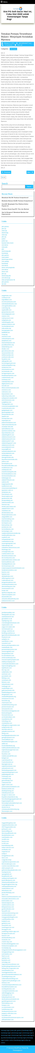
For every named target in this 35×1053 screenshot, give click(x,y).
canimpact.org (6, 778)
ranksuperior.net (7, 995)
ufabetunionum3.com (8, 437)
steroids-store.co (7, 729)
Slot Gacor (13, 49)
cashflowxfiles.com (8, 919)
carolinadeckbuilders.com (10, 664)
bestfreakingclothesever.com (11, 966)
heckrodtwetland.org (8, 745)
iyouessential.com (7, 353)
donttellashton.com (8, 835)
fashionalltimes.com (8, 562)
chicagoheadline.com (9, 306)
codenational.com (7, 580)
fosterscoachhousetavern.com (11, 896)
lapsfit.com (5, 416)
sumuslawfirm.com (8, 970)
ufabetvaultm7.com (8, 441)
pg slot (3, 1037)
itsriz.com (5, 857)
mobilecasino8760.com (9, 756)
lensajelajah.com (7, 330)
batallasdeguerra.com (9, 692)
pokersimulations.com (9, 422)
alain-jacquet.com (7, 868)
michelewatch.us (7, 629)
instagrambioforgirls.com (10, 917)
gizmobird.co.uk (7, 618)
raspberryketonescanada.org (11, 533)
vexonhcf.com (6, 643)
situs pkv (4, 247)
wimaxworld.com (7, 709)
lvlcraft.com (5, 385)
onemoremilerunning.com (10, 913)
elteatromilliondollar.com (10, 882)
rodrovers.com (6, 392)
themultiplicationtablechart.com (12, 803)
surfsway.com (6, 379)
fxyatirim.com (6, 359)
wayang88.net (6, 449)
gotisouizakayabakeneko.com (11, 870)
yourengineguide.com (9, 543)
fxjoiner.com (6, 574)
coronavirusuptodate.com (10, 406)
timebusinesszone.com (9, 1011)
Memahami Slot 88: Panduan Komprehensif (15, 197)
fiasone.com (6, 935)
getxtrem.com (6, 923)
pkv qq (4, 228)
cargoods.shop (6, 860)
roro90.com (5, 839)
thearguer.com (6, 929)
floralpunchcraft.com (8, 933)
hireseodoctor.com (8, 414)
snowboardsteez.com (8, 915)
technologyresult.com (8, 363)
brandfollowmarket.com (9, 987)
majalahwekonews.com (9, 825)
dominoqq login (17, 1033)
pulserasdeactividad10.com (10, 786)
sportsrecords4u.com (8, 431)
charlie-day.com (7, 941)
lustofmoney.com (7, 1009)
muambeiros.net (7, 719)
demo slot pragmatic (8, 267)
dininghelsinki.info (8, 457)
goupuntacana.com (8, 312)
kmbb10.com (6, 921)
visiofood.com (6, 510)
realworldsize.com (8, 888)
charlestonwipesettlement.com (11, 984)
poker (3, 239)
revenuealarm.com (8, 588)
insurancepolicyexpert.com (10, 659)
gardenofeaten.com (8, 909)
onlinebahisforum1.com (9, 304)
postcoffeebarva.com (8, 880)
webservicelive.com (8, 601)
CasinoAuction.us (7, 762)
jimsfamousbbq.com (8, 612)
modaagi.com (6, 686)
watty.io (4, 853)
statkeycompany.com (8, 661)
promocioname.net (8, 707)
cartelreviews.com (7, 377)
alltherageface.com (8, 578)
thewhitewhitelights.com (9, 741)
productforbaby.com (8, 892)
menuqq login (5, 1030)
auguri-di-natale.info (8, 627)
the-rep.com (5, 670)
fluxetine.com (6, 754)
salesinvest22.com (8, 502)
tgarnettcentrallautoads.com (11, 635)
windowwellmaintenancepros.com (13, 1017)
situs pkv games (16, 1030)
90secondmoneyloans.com (10, 387)
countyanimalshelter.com (10, 991)
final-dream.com (7, 494)
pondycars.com (7, 527)
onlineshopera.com (8, 338)
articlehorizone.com (8, 400)
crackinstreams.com (8, 408)
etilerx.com (5, 461)
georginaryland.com (8, 737)
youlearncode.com (8, 357)
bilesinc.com (6, 682)
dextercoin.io (6, 807)
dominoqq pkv (6, 251)
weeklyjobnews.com (8, 989)
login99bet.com (7, 299)
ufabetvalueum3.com (8, 439)
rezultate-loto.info (7, 426)
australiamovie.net (8, 616)
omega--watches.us (8, 631)
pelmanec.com (6, 829)
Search (5, 183)
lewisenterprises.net (8, 342)
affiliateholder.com (8, 1019)
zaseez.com (5, 316)
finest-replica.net (7, 496)
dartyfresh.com (6, 340)
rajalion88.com (6, 310)
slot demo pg (6, 277)
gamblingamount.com (9, 1001)
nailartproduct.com (8, 381)
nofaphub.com (6, 320)
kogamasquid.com (8, 801)
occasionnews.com (8, 1007)
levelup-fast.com (7, 418)
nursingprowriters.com (9, 972)
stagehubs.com (7, 295)
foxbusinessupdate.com (9, 946)
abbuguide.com (7, 361)
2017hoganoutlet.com (9, 827)
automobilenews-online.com (11, 560)
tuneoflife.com (6, 1015)
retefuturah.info (6, 469)
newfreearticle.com (8, 905)
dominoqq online (7, 259)
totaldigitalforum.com (8, 564)
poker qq (4, 241)
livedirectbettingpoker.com (10, 944)
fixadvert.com (6, 637)
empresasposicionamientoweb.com (13, 568)
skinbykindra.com (7, 576)
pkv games (5, 226)
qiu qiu (4, 284)
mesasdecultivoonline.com (10, 898)
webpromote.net (7, 727)
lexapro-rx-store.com (8, 795)
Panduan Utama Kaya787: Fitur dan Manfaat (15, 209)
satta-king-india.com (8, 396)
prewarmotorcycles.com (9, 649)
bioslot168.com (7, 596)
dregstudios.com (7, 694)
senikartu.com (6, 849)
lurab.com (5, 590)
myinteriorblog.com (8, 519)
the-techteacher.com (8, 558)
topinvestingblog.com (8, 666)
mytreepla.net (6, 420)
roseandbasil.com (7, 739)
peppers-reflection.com (9, 1013)
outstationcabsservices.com (11, 547)
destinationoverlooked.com (10, 999)
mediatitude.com (7, 647)
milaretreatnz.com (7, 684)
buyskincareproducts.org (10, 797)
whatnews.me (6, 492)
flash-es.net (5, 956)
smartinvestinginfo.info (9, 471)
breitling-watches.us (8, 633)
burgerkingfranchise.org (9, 884)
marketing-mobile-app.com (10, 931)
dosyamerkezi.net (7, 653)
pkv (3, 249)
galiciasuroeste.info (8, 690)
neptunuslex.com (7, 625)
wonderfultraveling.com (9, 704)
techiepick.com (6, 523)
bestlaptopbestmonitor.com (10, 735)
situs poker (5, 257)
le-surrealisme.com (8, 655)
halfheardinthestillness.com (10, 747)
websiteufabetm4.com (9, 451)
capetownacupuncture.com (10, 862)
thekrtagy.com (6, 549)
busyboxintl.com (7, 876)
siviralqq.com (6, 962)
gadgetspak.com (7, 410)
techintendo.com (7, 371)
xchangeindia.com (8, 551)
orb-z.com (5, 894)
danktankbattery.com (8, 937)
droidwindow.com (7, 512)
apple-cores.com (7, 784)
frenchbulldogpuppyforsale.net (11, 799)
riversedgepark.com (8, 314)
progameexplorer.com (9, 582)
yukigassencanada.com (9, 398)
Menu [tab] (5, 2)
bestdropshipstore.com (9, 375)
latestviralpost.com (8, 903)
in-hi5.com (5, 843)
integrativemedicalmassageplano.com (14, 950)
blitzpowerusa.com (8, 907)
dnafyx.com (5, 349)
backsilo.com (6, 960)
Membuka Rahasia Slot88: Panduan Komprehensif (17, 201)
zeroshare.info (6, 680)
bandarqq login (27, 1030)
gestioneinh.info (7, 498)
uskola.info (5, 482)
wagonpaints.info (7, 484)
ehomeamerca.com (8, 369)
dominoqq (5, 232)
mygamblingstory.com (9, 823)
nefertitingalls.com (8, 322)
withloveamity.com (8, 355)
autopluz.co (5, 639)
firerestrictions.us (7, 715)
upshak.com (6, 958)
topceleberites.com (8, 433)
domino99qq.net (7, 831)
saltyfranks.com (7, 672)
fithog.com (5, 733)
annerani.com (6, 674)
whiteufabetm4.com (8, 453)
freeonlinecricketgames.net (10, 711)
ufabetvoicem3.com (8, 445)
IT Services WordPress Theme (16, 1048)
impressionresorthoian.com (10, 964)
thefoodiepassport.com (9, 770)
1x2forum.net (6, 297)
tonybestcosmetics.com (9, 570)
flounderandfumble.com (9, 465)
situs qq (4, 230)
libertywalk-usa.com (8, 614)
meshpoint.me (6, 872)
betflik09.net (6, 332)
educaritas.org (6, 328)
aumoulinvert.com (7, 768)
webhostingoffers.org (8, 365)
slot (4, 177)
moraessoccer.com (8, 698)
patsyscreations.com (8, 324)
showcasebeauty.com (9, 657)
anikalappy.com (7, 455)
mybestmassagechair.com (10, 750)
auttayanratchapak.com (9, 878)
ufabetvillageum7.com (9, 443)
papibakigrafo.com (8, 774)
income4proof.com (8, 326)
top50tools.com (7, 668)
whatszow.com (6, 367)
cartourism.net (6, 782)
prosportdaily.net (7, 500)
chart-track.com (7, 702)
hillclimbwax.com (7, 1003)
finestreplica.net (7, 463)
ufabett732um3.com (8, 480)
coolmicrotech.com (8, 553)
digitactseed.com (7, 383)
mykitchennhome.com (9, 766)
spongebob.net (6, 874)
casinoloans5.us (7, 760)
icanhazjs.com (6, 776)
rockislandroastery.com (9, 584)
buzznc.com (5, 572)
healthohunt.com (7, 467)
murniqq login (21, 1037)
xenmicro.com (6, 336)
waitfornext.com (7, 486)
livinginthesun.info (8, 855)
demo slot (5, 271)
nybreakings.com (7, 545)
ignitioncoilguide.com (9, 592)
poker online (9, 1040)
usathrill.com (6, 537)
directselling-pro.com (8, 586)
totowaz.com (6, 982)
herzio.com (5, 841)
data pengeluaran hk (8, 280)
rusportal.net (6, 851)
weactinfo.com (6, 925)
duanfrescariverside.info (9, 459)
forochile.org (6, 700)
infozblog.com (6, 721)
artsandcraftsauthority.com (10, 598)
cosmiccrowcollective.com (10, 866)
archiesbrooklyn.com (8, 717)
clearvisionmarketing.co (9, 488)
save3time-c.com (7, 641)
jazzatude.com (6, 676)
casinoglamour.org (8, 805)
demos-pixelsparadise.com (10, 645)
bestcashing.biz (7, 713)
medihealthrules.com (8, 535)
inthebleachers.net (8, 793)
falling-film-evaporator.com (10, 968)
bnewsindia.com (7, 521)
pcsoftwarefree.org (8, 344)
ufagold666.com (7, 517)
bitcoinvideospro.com (8, 864)
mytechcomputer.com (8, 594)
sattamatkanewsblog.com (10, 978)
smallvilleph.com (7, 688)
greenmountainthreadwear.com (12, 974)
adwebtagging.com (8, 993)
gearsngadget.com (8, 412)
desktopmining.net (8, 790)
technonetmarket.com (9, 476)
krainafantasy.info (7, 845)
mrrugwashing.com (8, 952)
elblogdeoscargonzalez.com (11, 725)
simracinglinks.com (8, 651)
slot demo (5, 245)
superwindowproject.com (10, 772)
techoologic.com (7, 531)
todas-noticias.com (8, 847)
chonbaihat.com (7, 723)
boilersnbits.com (7, 901)
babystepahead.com (8, 997)
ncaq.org (4, 334)
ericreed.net (5, 752)
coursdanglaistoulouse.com (10, 623)
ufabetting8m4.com (8, 435)
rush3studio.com (7, 837)
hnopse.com (6, 1005)
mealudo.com (6, 939)
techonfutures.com (8, 529)
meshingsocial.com (8, 927)
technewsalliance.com (9, 474)
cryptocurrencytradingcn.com (11, 980)
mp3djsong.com (7, 620)
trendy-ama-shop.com (9, 506)
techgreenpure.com (8, 373)
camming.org (6, 308)
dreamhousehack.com (9, 555)
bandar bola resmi (7, 243)
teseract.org (5, 504)
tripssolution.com (7, 394)
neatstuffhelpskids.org (9, 696)
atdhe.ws (5, 743)
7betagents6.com (7, 404)
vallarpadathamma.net (9, 886)
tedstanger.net (6, 478)
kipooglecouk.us (7, 764)
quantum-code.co (7, 490)
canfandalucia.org (7, 541)
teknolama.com (7, 890)
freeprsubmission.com (9, 514)
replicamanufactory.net (9, 424)
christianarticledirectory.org (10, 809)
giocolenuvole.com (8, 351)
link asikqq (5, 261)
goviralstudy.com (7, 780)
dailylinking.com (7, 347)
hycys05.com (6, 911)
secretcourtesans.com (9, 301)
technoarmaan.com (8, 566)
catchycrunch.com (7, 318)
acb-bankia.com (7, 954)
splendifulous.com (8, 428)
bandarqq (5, 253)
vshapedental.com (8, 539)
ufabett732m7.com (8, 508)
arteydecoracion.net (8, 731)
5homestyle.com (7, 811)
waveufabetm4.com (8, 447)
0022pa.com (6, 678)
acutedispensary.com (8, 976)
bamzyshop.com (7, 525)
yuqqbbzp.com (6, 402)
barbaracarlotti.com (8, 788)
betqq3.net (5, 758)
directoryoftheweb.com (9, 833)
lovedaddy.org (6, 948)
